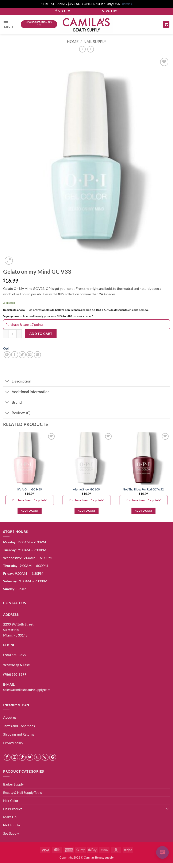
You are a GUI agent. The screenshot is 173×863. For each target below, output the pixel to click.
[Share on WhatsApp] (7, 354)
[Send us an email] (37, 757)
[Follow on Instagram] (14, 757)
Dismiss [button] (126, 4)
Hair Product (12, 809)
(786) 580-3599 (14, 655)
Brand (17, 402)
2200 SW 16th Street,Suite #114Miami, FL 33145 (18, 629)
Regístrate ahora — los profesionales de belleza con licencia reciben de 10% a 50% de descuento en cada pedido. (76, 310)
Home (72, 41)
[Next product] (82, 49)
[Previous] (3, 477)
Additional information (31, 391)
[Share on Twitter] (22, 354)
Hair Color (10, 800)
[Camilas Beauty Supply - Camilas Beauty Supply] (86, 24)
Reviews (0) (21, 413)
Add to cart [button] (29, 510)
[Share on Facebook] (14, 354)
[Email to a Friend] (29, 354)
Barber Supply (13, 784)
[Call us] (45, 757)
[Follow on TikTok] (22, 757)
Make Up (9, 817)
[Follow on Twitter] (29, 757)
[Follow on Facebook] (7, 757)
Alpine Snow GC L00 (86, 489)
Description (21, 381)
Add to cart (41, 334)
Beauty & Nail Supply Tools (22, 792)
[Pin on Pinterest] (37, 354)
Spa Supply (11, 833)
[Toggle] (7, 381)
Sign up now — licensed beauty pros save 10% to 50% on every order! (48, 316)
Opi (6, 348)
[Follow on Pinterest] (52, 757)
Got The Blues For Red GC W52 (143, 489)
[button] (10, 24)
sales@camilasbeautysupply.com (26, 690)
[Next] (169, 477)
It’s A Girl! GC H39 (29, 489)
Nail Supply (95, 41)
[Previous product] (90, 49)
